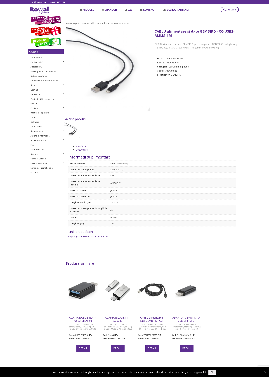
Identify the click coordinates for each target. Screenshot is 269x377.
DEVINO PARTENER (178, 10)
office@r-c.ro (39, 2)
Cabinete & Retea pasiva (42, 99)
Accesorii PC (36, 66)
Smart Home (36, 126)
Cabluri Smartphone (99, 23)
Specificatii (81, 146)
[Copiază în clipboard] (90, 335)
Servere (34, 85)
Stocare (34, 154)
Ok (212, 372)
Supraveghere (37, 131)
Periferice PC (37, 62)
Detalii (83, 348)
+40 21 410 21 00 (57, 2)
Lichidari (34, 172)
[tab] (156, 146)
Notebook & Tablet (39, 75)
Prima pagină (72, 23)
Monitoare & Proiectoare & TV (44, 80)
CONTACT (149, 10)
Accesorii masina (38, 140)
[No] (265, 372)
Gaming (34, 89)
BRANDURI (111, 10)
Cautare (231, 9)
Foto (33, 145)
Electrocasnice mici (39, 163)
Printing (34, 108)
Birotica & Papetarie (40, 112)
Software (35, 121)
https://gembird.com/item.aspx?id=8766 (88, 236)
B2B (130, 10)
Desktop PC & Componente (43, 71)
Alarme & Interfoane (40, 135)
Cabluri (34, 117)
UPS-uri (34, 103)
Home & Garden (38, 158)
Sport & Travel (37, 149)
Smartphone (36, 57)
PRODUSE (88, 10)
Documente (82, 149)
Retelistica (35, 94)
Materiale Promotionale (42, 167)
